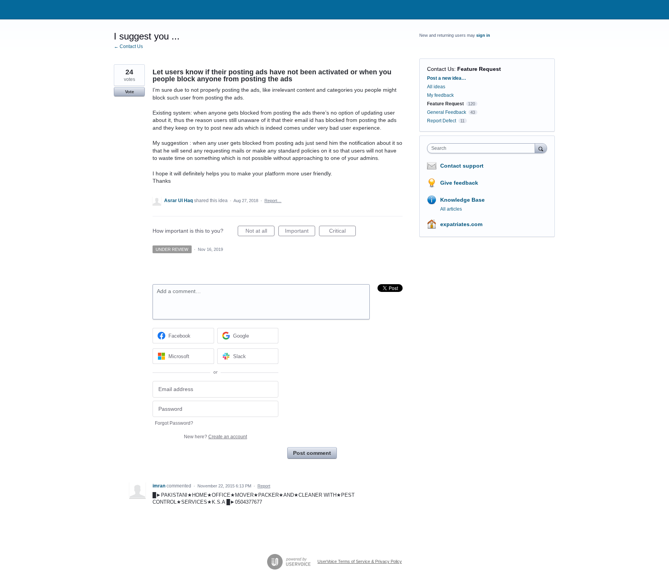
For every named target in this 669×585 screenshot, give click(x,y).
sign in (483, 35)
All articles (451, 209)
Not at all (259, 232)
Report (263, 486)
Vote (129, 91)
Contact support (462, 165)
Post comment (312, 453)
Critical (342, 232)
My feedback (440, 95)
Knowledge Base (462, 200)
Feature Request (479, 69)
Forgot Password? (174, 423)
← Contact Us (128, 46)
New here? (215, 436)
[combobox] (483, 148)
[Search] (541, 148)
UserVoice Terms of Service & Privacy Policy (359, 561)
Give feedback (459, 183)
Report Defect (441, 121)
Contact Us (440, 69)
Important (300, 232)
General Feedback (446, 112)
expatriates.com (461, 224)
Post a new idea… (446, 78)
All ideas (436, 86)
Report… (272, 200)
